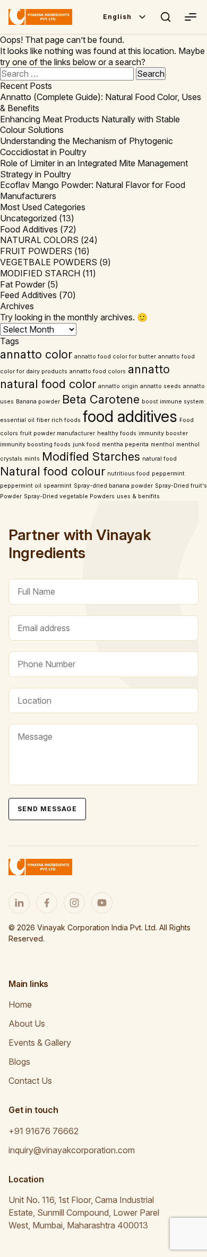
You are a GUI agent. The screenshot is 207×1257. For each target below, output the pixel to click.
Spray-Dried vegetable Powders (69, 496)
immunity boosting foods (35, 444)
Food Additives (29, 229)
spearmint (58, 485)
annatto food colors (98, 371)
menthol (162, 444)
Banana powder (38, 401)
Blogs (19, 1061)
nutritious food (128, 473)
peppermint (168, 473)
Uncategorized (28, 218)
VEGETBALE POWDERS (48, 262)
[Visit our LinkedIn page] (19, 902)
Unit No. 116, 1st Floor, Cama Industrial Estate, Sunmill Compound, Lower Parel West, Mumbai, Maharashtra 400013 (83, 1213)
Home (20, 1004)
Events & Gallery (39, 1042)
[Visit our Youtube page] (102, 902)
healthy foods (116, 433)
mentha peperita (125, 444)
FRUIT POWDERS (36, 251)
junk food (86, 444)
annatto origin (118, 386)
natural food (159, 458)
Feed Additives (28, 295)
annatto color (36, 354)
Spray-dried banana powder (113, 485)
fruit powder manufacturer (57, 433)
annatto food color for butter (115, 356)
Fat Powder (22, 284)
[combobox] (125, 17)
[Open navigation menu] (190, 16)
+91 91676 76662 (43, 1131)
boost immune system (173, 401)
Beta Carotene (101, 399)
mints (32, 458)
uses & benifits (138, 496)
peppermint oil (20, 485)
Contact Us (30, 1080)
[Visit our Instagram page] (74, 902)
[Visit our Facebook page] (46, 902)
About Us (26, 1023)
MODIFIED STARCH (40, 273)
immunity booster (163, 433)
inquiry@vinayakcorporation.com (71, 1150)
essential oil (17, 420)
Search (165, 17)
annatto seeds (160, 386)
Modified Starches (91, 456)
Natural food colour (52, 471)
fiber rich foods (59, 420)
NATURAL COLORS (39, 240)
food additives (130, 416)
